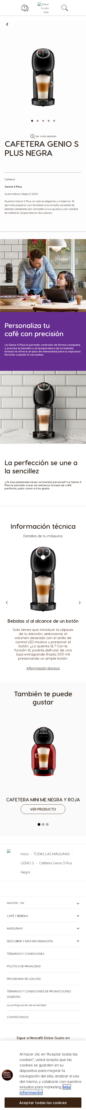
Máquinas (14, 928)
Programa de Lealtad (24, 978)
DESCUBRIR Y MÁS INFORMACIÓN (30, 941)
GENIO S (27, 863)
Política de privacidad (24, 966)
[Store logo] (43, 7)
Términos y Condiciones (25, 953)
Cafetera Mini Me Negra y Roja (43, 799)
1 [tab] (39, 824)
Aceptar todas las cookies (43, 1102)
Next (79, 602)
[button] (32, 121)
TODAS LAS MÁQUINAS (51, 854)
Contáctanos (17, 1017)
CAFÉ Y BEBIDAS (17, 915)
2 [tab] (43, 824)
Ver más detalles (45, 136)
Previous (6, 602)
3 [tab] (47, 824)
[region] (43, 1075)
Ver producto (43, 809)
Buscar (69, 7)
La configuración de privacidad (26, 1005)
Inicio (24, 854)
